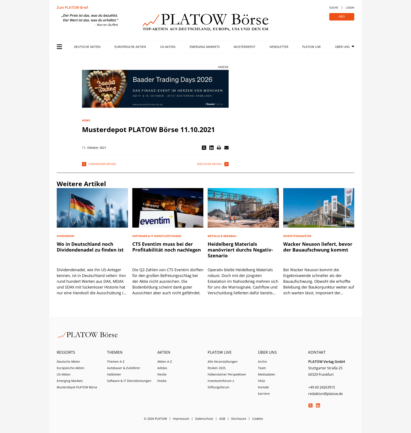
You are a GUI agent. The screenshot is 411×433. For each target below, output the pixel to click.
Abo (342, 16)
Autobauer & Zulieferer (123, 368)
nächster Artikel (209, 164)
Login (350, 7)
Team (262, 368)
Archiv (262, 361)
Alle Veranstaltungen (223, 361)
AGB (222, 419)
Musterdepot (244, 47)
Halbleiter (114, 374)
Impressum (181, 419)
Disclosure (238, 419)
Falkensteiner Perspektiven (227, 374)
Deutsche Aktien (87, 47)
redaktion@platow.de (325, 393)
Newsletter (279, 47)
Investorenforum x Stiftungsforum (221, 384)
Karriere (264, 394)
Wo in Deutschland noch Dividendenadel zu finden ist (90, 247)
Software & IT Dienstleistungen (129, 381)
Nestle (162, 374)
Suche (333, 7)
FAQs (261, 381)
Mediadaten (266, 374)
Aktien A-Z (164, 361)
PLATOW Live (311, 47)
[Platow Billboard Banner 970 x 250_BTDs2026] (155, 89)
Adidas (162, 368)
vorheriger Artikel (102, 164)
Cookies (257, 419)
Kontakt (263, 387)
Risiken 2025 (217, 368)
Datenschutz (204, 419)
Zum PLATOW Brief (72, 7)
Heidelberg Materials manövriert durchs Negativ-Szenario (240, 250)
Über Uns (342, 47)
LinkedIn (318, 405)
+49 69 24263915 (321, 387)
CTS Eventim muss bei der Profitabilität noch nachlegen (166, 247)
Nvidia (162, 381)
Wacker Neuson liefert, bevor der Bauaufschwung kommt (317, 247)
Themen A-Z (115, 361)
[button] (204, 148)
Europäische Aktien (130, 47)
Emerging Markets (205, 47)
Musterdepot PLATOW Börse (77, 387)
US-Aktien (168, 47)
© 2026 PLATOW (155, 419)
